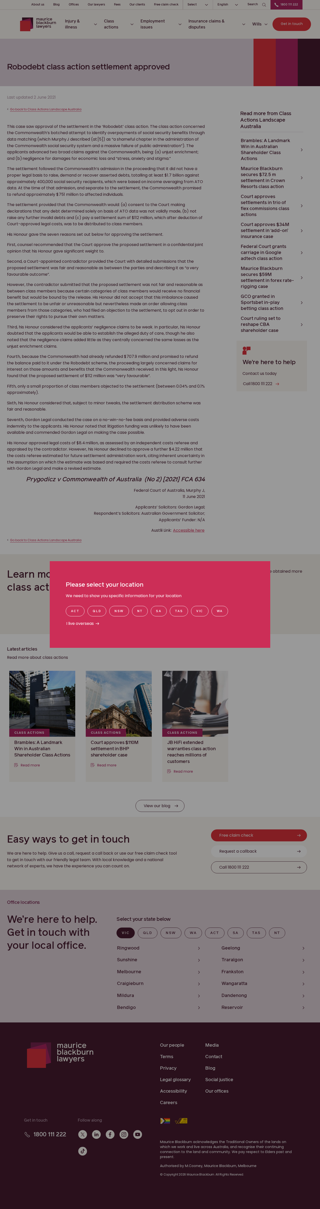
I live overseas (80, 623)
